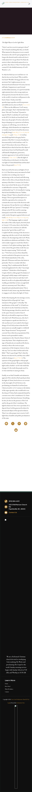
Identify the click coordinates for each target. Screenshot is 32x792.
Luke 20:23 (8, 217)
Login (8, 703)
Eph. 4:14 (4, 220)
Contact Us (13, 512)
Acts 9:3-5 (17, 165)
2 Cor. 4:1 (21, 132)
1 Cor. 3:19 (15, 217)
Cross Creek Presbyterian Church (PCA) (20, 699)
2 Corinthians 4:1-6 (8, 38)
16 (25, 132)
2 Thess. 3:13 (16, 135)
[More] (29, 4)
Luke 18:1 (15, 132)
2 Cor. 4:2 (22, 217)
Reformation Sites (20, 703)
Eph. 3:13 (7, 135)
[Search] (2, 3)
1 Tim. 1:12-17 (13, 157)
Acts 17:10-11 (18, 358)
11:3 (27, 217)
